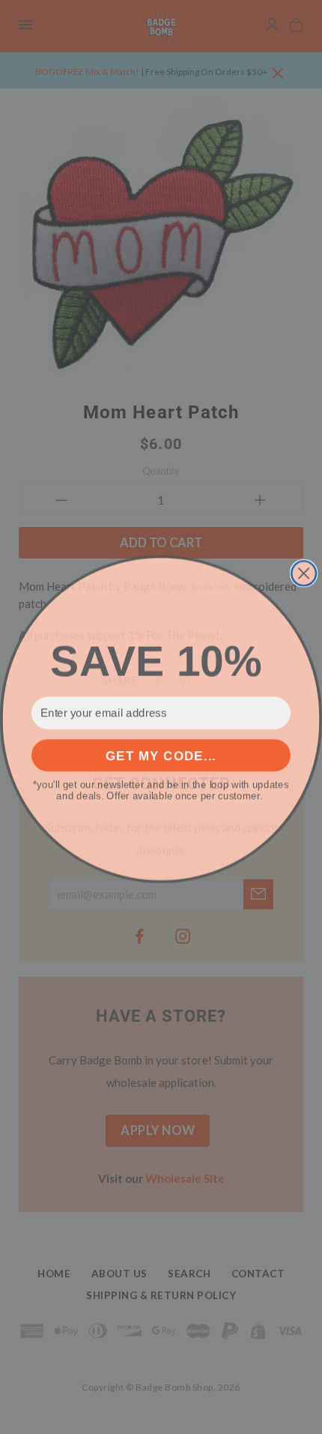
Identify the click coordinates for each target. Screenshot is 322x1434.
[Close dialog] (303, 570)
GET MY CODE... (161, 753)
